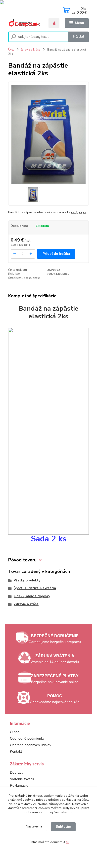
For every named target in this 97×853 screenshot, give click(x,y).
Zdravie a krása (30, 50)
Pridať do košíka (56, 253)
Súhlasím (63, 826)
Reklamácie (19, 785)
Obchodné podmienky (27, 738)
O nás (14, 732)
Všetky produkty (27, 580)
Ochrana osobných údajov (30, 745)
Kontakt (16, 751)
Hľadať (78, 36)
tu (67, 842)
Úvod (11, 50)
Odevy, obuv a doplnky (32, 596)
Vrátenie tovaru (22, 779)
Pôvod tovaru (22, 560)
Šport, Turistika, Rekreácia (35, 588)
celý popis (78, 212)
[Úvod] (25, 23)
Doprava (16, 772)
